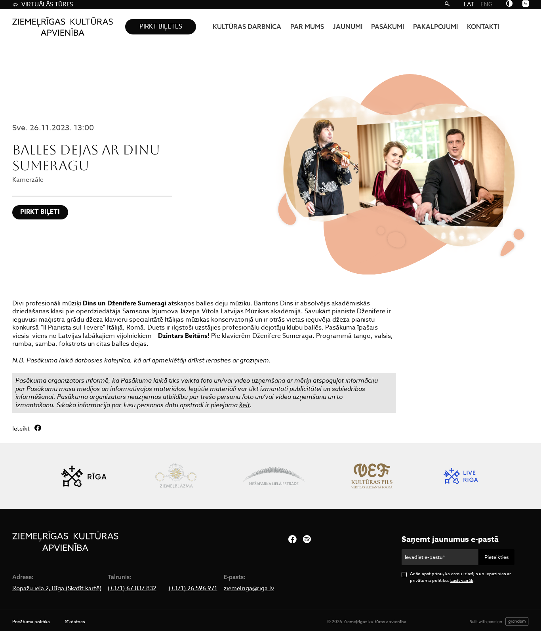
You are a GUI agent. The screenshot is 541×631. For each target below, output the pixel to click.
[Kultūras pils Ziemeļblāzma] (175, 475)
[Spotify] (307, 540)
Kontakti (483, 26)
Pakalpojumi (435, 26)
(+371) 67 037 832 (132, 589)
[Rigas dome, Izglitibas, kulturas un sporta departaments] (84, 475)
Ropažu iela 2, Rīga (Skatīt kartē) (56, 589)
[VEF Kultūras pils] (371, 475)
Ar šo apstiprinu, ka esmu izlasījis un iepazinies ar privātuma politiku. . (460, 577)
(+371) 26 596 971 (193, 589)
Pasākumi (387, 26)
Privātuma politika (31, 621)
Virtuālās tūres (47, 4)
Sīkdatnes (75, 621)
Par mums (307, 26)
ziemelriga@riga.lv (249, 589)
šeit (244, 404)
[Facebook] (292, 540)
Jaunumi (347, 26)
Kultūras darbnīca (247, 26)
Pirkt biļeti (40, 212)
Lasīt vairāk (461, 580)
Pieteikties (496, 556)
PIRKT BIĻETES (160, 26)
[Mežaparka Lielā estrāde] (274, 476)
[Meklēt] (446, 4)
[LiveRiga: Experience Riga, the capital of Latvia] (460, 475)
